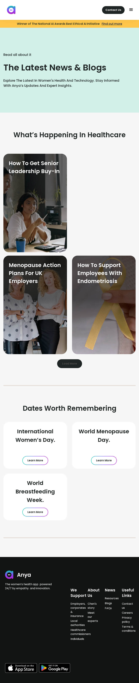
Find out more (112, 24)
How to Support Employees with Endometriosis (99, 273)
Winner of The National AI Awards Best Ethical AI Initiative (59, 24)
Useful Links (128, 593)
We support (78, 593)
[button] (131, 9)
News (110, 590)
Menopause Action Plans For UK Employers (35, 273)
